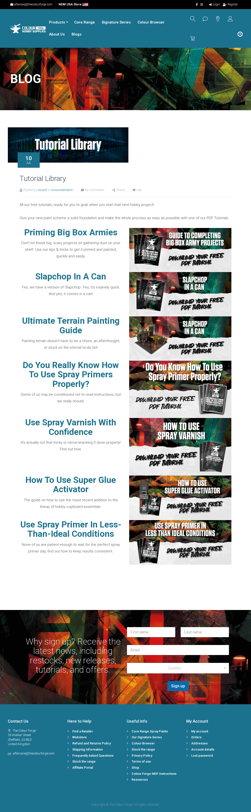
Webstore (79, 737)
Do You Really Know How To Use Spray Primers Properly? (71, 374)
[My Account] (230, 18)
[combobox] (178, 668)
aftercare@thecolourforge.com (33, 4)
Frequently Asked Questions (92, 755)
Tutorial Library (43, 178)
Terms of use (141, 761)
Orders (196, 737)
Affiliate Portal (82, 767)
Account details (202, 749)
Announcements (62, 190)
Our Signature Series (147, 737)
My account (199, 731)
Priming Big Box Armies (70, 232)
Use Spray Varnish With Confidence (70, 427)
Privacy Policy (142, 755)
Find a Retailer (82, 731)
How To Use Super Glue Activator (70, 485)
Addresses (199, 743)
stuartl (42, 190)
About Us (57, 34)
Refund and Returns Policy (91, 743)
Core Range (84, 22)
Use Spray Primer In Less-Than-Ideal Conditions (70, 529)
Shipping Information (87, 749)
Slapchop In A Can (70, 277)
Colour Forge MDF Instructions (154, 774)
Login (216, 4)
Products (57, 22)
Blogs (76, 34)
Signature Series (116, 22)
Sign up (178, 685)
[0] (193, 38)
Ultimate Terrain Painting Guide (71, 325)
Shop (135, 767)
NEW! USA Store (70, 4)
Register (232, 4)
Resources (140, 779)
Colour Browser (151, 22)
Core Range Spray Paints (150, 731)
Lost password (202, 755)
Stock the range (84, 761)
